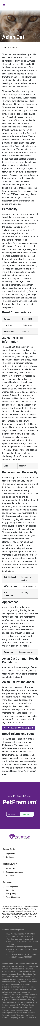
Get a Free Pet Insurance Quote (18, 728)
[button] (4, 5)
